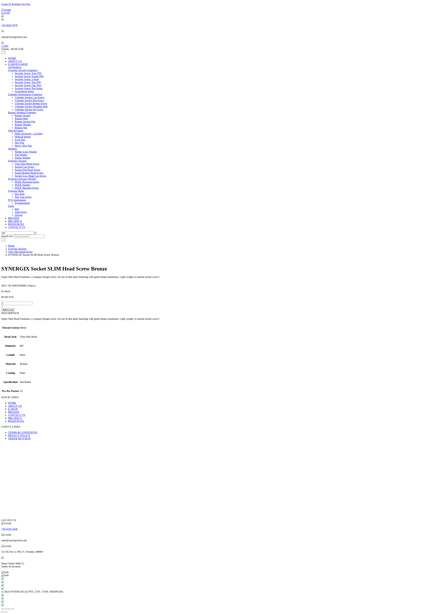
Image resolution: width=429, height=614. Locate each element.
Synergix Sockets (17, 160)
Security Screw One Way (28, 85)
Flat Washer (21, 154)
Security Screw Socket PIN (29, 76)
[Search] (3, 240)
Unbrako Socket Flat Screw (29, 100)
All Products (14, 67)
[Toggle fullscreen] (6, 608)
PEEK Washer (22, 184)
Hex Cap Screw (23, 197)
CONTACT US (16, 227)
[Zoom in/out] (2, 608)
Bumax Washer (23, 124)
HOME (12, 58)
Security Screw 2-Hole (27, 79)
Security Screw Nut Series (29, 88)
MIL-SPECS (15, 221)
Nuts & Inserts (15, 130)
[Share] (9, 608)
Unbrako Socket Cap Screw (29, 97)
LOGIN (5, 12)
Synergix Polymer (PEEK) (22, 178)
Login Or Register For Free (15, 4)
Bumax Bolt (21, 118)
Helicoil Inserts (23, 136)
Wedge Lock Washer (26, 151)
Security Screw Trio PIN (28, 82)
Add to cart (8, 310)
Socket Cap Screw (24, 166)
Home (11, 245)
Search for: (7, 236)
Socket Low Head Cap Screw (30, 175)
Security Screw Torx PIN (28, 73)
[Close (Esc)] (12, 608)
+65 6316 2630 (9, 529)
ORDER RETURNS (19, 438)
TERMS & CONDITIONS (22, 432)
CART (5, 46)
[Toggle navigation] (3, 52)
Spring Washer (22, 157)
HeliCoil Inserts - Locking (28, 133)
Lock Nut (20, 139)
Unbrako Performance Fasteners (25, 94)
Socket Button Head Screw (29, 172)
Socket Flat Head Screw (27, 169)
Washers (12, 148)
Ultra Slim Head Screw (27, 163)
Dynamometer (22, 203)
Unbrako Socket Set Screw (29, 109)
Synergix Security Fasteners (23, 70)
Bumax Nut (21, 127)
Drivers (19, 215)
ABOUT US (15, 61)
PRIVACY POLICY (19, 435)
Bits (17, 209)
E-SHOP (13, 64)
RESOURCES (16, 224)
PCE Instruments (17, 200)
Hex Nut (19, 142)
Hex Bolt (19, 194)
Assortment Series (24, 91)
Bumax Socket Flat (25, 121)
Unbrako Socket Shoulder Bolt (31, 106)
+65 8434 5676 (9, 25)
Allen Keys (21, 212)
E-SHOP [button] (23, 64)
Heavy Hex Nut (23, 145)
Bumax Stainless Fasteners (22, 112)
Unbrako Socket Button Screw (31, 103)
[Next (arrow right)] (6, 611)
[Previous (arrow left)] (2, 611)
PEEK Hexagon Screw (27, 181)
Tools (11, 206)
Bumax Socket (22, 115)
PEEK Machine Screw (27, 188)
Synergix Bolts (16, 191)
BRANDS (13, 218)
